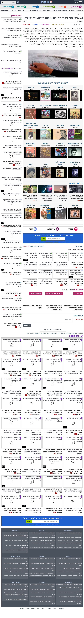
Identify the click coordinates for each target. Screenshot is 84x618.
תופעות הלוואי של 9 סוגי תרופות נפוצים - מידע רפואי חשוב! (70, 540)
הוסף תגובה (27, 325)
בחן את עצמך (75, 7)
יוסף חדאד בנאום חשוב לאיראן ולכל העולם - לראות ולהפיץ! (16, 592)
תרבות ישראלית (30, 333)
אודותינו (49, 609)
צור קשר (61, 609)
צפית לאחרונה (13, 10)
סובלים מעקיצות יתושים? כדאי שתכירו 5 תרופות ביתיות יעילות (42, 540)
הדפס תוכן (78, 246)
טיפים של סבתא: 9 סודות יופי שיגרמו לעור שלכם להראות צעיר (42, 537)
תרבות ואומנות (66, 14)
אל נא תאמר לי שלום (60, 105)
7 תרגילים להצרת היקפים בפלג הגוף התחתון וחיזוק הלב (16, 599)
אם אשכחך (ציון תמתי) (60, 163)
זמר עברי (65, 333)
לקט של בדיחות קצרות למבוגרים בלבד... (20, 533)
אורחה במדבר (75, 105)
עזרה (55, 609)
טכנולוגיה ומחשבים (34, 10)
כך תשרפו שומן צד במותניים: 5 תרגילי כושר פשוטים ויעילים (16, 589)
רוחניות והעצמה (6, 7)
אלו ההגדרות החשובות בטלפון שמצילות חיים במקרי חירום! (43, 589)
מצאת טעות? (26, 246)
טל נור (78, 21)
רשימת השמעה (53, 333)
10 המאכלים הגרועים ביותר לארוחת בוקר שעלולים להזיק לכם (69, 547)
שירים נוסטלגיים (38, 333)
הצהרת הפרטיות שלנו (49, 241)
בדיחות (34, 7)
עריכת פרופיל (21, 10)
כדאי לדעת (20, 7)
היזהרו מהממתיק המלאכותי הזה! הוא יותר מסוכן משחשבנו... (69, 537)
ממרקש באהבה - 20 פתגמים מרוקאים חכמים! (72, 568)
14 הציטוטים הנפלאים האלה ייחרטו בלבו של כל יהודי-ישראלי (15, 568)
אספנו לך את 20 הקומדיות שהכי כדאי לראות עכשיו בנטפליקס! (69, 584)
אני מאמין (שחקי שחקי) (75, 163)
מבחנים (77, 289)
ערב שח (45, 126)
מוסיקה (74, 333)
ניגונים (75, 87)
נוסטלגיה (70, 333)
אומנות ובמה (46, 10)
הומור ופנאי (63, 10)
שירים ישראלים (46, 333)
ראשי (82, 14)
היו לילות (31, 105)
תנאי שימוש (56, 241)
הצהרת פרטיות (30, 609)
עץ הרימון (60, 144)
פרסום (22, 609)
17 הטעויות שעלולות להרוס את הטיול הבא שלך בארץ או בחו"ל (42, 573)
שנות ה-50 (60, 333)
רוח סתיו (45, 144)
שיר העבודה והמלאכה (75, 144)
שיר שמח (31, 87)
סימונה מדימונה (45, 205)
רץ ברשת (71, 10)
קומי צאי (60, 87)
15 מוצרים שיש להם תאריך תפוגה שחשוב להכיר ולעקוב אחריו (42, 547)
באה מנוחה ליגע (45, 105)
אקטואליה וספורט (15, 582)
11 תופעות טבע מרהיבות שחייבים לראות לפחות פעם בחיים (42, 575)
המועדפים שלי (4, 10)
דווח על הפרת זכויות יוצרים (36, 246)
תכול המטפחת (45, 87)
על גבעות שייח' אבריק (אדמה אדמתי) (31, 124)
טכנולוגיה (42, 582)
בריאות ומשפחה (47, 7)
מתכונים (61, 7)
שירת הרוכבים (30, 144)
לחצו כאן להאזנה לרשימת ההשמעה (53, 83)
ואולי (60, 205)
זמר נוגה (75, 205)
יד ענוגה (30, 164)
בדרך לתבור (31, 205)
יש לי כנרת (60, 126)
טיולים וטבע (54, 10)
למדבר (45, 164)
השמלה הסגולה (75, 126)
